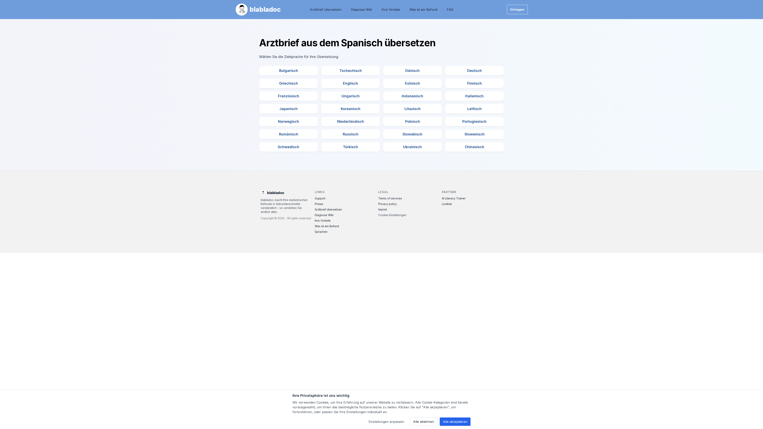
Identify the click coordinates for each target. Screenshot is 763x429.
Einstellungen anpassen (386, 422)
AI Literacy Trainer (454, 198)
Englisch (350, 83)
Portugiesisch (474, 121)
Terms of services (390, 198)
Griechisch (288, 83)
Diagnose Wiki (361, 10)
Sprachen (321, 231)
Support (320, 198)
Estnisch (412, 83)
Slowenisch (475, 134)
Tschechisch (350, 71)
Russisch (350, 134)
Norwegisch (288, 121)
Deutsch (474, 71)
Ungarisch (351, 96)
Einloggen (517, 9)
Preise (319, 204)
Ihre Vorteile (391, 10)
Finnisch (474, 83)
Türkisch (350, 147)
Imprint (382, 209)
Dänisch (412, 71)
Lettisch (474, 109)
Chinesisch (474, 147)
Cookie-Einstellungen (392, 215)
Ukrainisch (412, 147)
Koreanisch (350, 109)
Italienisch (474, 96)
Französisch (288, 96)
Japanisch (288, 109)
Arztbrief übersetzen (325, 10)
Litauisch (413, 109)
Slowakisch (412, 134)
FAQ (450, 10)
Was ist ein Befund (423, 10)
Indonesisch (412, 96)
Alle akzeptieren (455, 422)
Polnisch (412, 121)
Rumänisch (288, 134)
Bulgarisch (288, 71)
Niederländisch (350, 121)
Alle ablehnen (423, 422)
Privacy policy (387, 204)
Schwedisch (288, 147)
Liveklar (447, 204)
